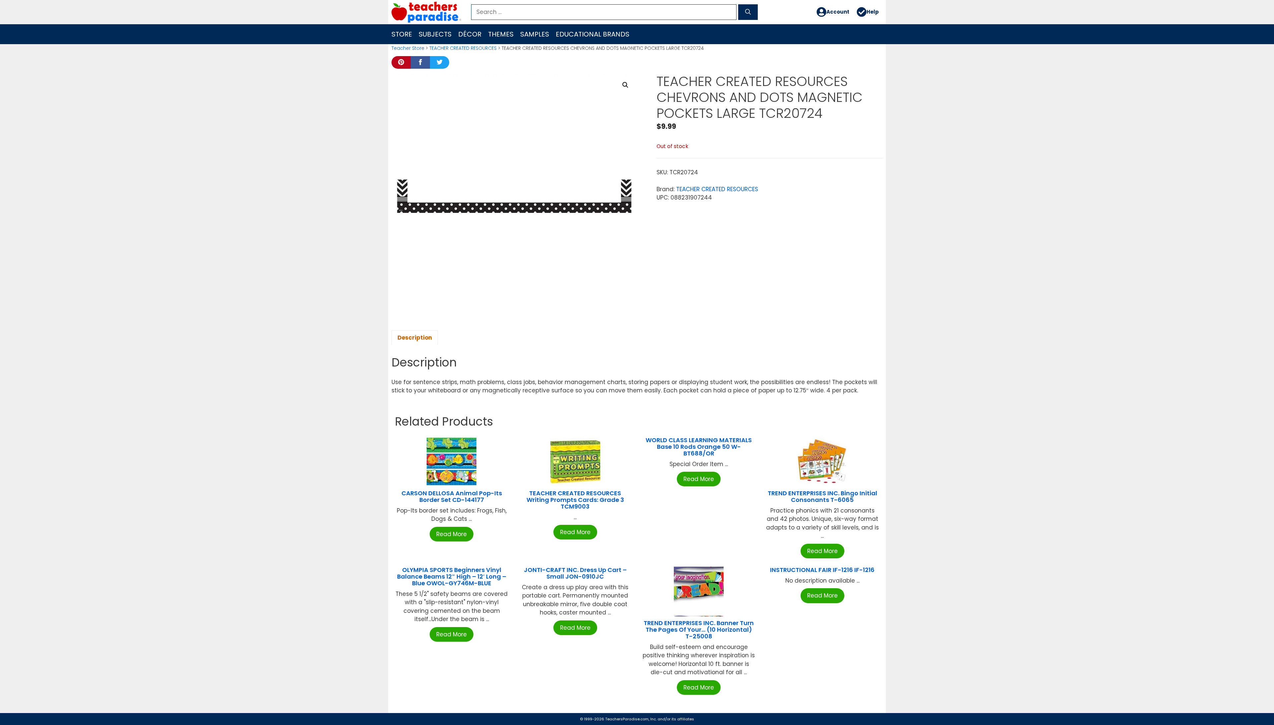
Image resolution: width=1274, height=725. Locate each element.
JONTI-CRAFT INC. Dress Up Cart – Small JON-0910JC (575, 573)
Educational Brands (592, 34)
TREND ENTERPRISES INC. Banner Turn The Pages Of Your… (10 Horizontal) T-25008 (699, 629)
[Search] (748, 12)
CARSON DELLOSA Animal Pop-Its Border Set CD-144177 (451, 496)
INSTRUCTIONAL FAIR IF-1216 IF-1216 (822, 570)
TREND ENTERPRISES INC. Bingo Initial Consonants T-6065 (822, 496)
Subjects (435, 34)
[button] (625, 85)
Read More (451, 534)
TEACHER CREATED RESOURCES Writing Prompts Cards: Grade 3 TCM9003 (575, 500)
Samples (534, 34)
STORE (401, 34)
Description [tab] (414, 338)
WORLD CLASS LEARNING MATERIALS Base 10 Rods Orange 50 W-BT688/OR (699, 446)
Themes (501, 34)
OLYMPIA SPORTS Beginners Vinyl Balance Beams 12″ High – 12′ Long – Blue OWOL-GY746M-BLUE (451, 576)
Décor (469, 34)
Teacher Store (407, 48)
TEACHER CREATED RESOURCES (463, 48)
